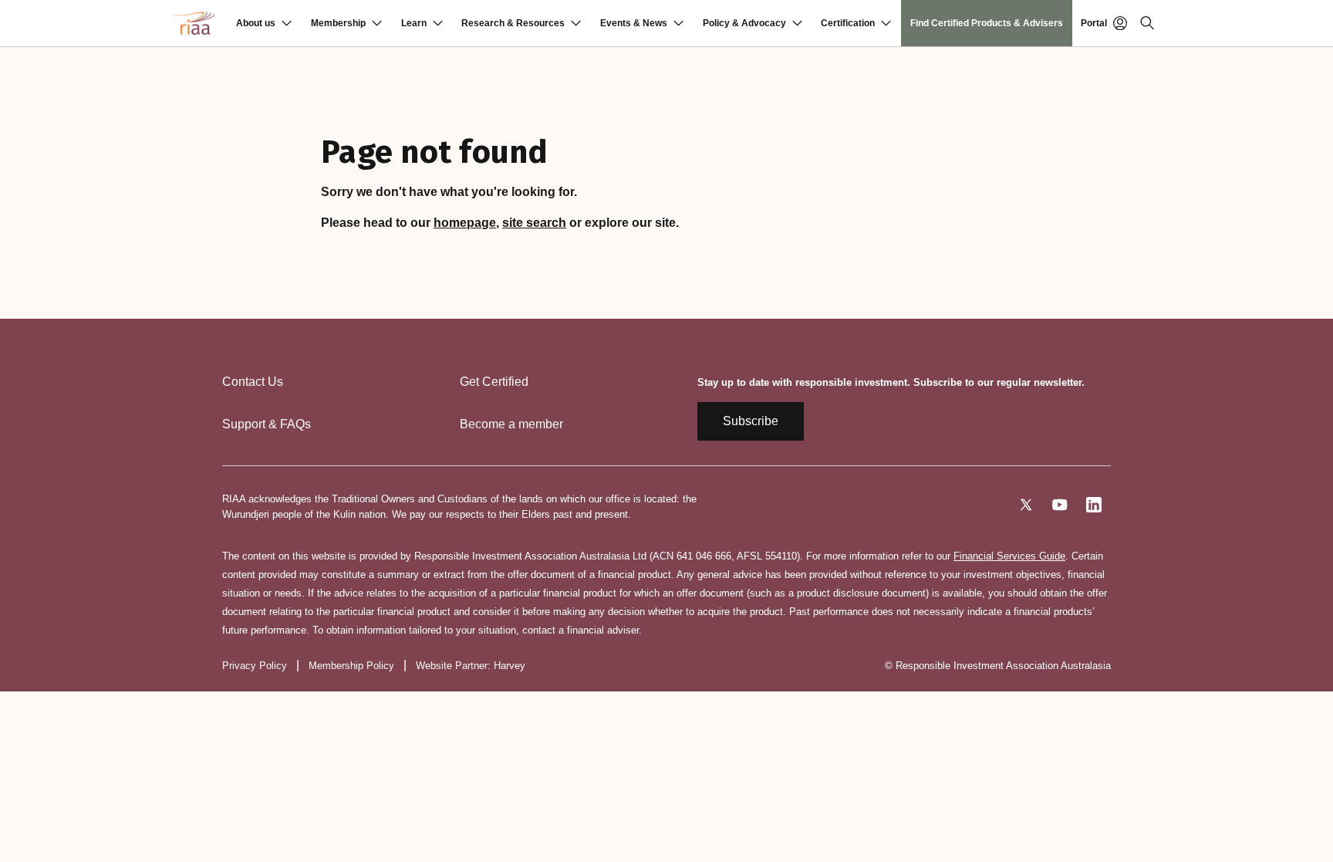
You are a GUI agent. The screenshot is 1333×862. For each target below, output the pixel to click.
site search (534, 222)
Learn (414, 23)
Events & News (633, 23)
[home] (193, 23)
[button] (264, 23)
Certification (848, 23)
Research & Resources (513, 23)
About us (255, 23)
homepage (465, 222)
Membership (338, 23)
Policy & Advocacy (744, 23)
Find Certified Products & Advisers (986, 23)
